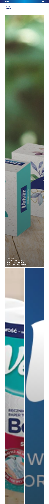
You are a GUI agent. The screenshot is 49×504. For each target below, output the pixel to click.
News (8, 258)
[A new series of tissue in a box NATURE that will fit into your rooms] (24, 141)
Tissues (12, 258)
